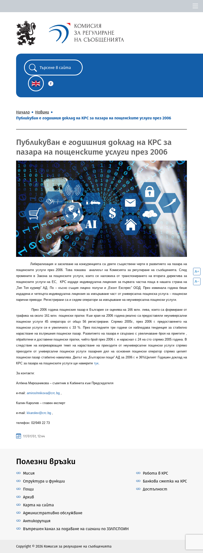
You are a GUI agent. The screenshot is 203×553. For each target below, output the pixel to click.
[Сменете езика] (36, 83)
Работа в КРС (155, 473)
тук (96, 363)
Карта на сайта (38, 505)
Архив (28, 497)
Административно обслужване (52, 513)
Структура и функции (44, 481)
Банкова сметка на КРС (165, 481)
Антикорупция (37, 520)
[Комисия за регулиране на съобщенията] (26, 32)
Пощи (28, 489)
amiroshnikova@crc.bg (43, 393)
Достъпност (155, 489)
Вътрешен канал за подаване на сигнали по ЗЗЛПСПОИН (76, 528)
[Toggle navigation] (195, 6)
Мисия (29, 473)
